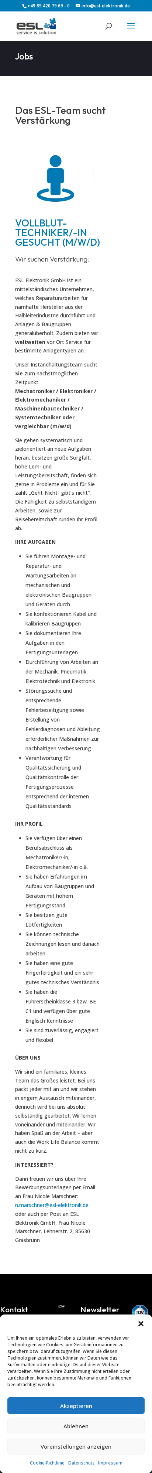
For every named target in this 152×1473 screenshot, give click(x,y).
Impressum (110, 1463)
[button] (141, 1323)
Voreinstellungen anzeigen (76, 1446)
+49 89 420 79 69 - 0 (48, 6)
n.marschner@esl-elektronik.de (52, 1204)
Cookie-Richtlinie (47, 1463)
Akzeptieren (76, 1405)
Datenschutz (81, 1463)
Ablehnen (76, 1426)
